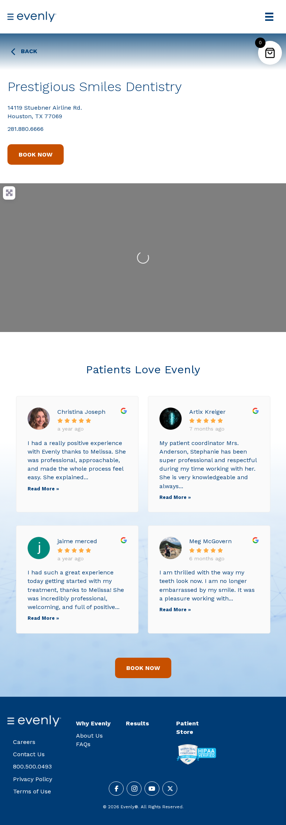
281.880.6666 (25, 128)
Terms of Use (32, 791)
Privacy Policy (32, 779)
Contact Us (29, 754)
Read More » (43, 489)
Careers (24, 741)
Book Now (36, 154)
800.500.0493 (32, 766)
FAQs (83, 744)
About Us (89, 735)
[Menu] (269, 16)
